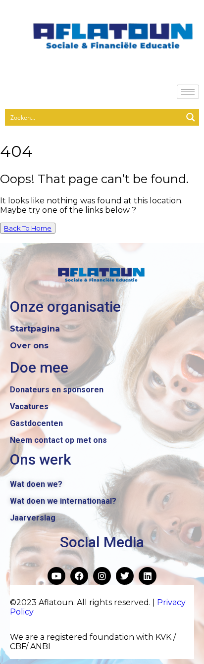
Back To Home (27, 228)
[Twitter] (125, 576)
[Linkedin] (147, 576)
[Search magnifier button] (190, 117)
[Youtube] (56, 576)
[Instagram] (102, 576)
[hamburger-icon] (188, 92)
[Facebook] (79, 576)
